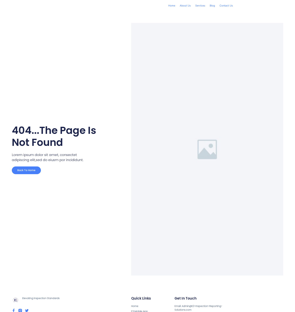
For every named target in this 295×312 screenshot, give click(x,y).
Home (171, 5)
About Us (185, 5)
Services (200, 5)
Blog (212, 5)
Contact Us (226, 5)
